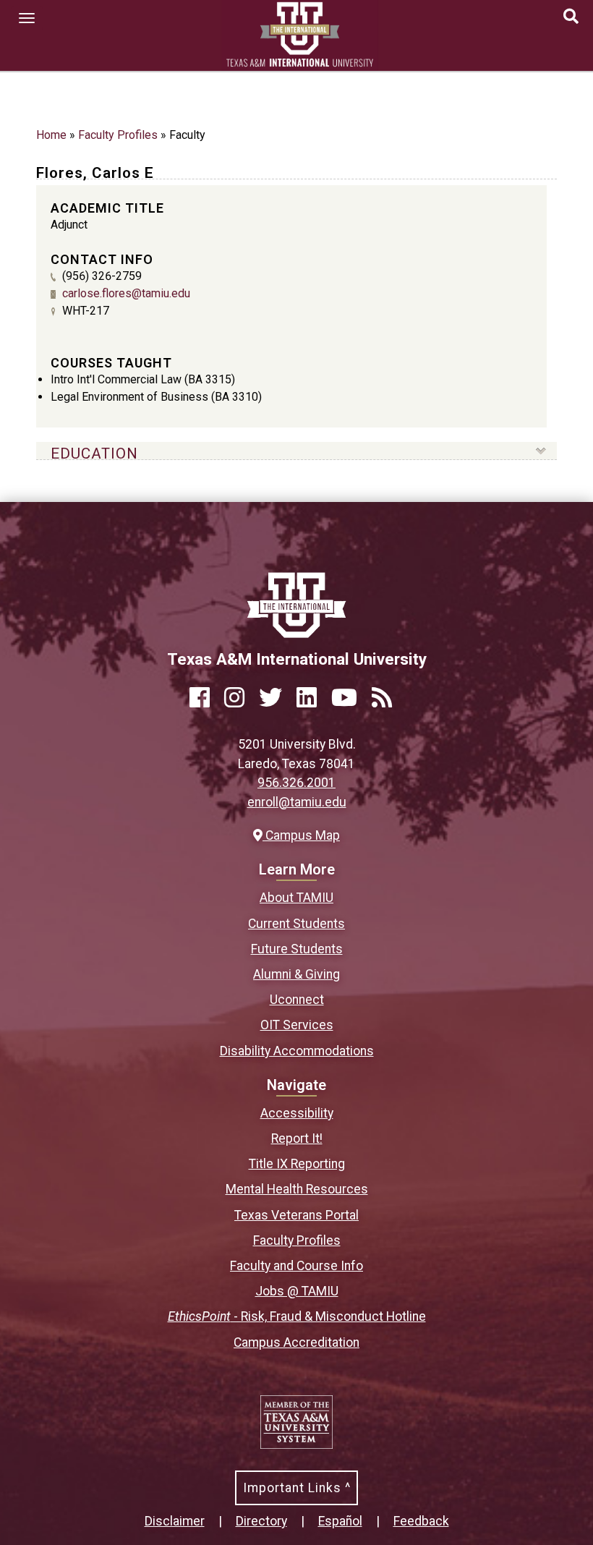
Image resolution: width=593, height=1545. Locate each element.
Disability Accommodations (297, 1051)
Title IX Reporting (297, 1164)
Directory (261, 1521)
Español (340, 1521)
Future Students (297, 949)
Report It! (297, 1138)
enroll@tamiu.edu (296, 802)
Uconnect (297, 999)
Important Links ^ (297, 1488)
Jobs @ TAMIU (296, 1291)
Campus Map (301, 835)
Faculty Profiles (118, 135)
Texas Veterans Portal (296, 1215)
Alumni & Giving (296, 974)
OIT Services (296, 1025)
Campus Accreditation (296, 1342)
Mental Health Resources (297, 1189)
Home (51, 135)
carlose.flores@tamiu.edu (126, 293)
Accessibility (296, 1113)
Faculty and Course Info (296, 1266)
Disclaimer (175, 1521)
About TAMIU (296, 897)
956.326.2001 (296, 782)
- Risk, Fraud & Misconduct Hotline (297, 1316)
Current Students (296, 923)
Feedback (421, 1521)
